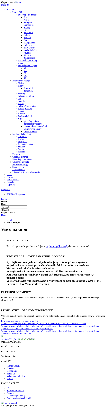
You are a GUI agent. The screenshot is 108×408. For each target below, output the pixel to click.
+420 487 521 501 (9, 339)
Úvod (9, 220)
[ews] (18, 2)
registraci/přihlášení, (57, 246)
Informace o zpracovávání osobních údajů (19, 321)
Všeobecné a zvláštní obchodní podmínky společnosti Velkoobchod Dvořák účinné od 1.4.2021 (43, 323)
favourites (5, 199)
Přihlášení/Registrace (16, 194)
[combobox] (14, 206)
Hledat (4, 215)
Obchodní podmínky (16, 395)
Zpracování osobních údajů (19, 398)
